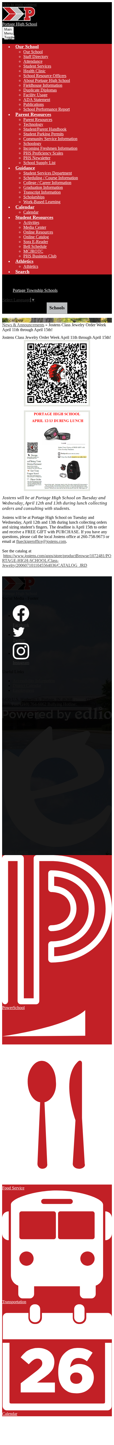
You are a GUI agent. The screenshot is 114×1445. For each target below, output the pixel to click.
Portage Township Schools (35, 290)
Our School (33, 51)
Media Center (34, 227)
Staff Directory (35, 56)
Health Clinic (34, 71)
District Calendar (27, 685)
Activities (31, 222)
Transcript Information (42, 192)
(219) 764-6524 (91, 704)
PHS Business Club (39, 256)
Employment (23, 690)
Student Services (37, 66)
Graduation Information (43, 187)
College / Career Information (47, 182)
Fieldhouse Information (42, 85)
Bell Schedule (35, 246)
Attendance (32, 61)
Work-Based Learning (41, 201)
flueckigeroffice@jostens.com (41, 541)
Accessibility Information (34, 680)
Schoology (32, 143)
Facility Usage (35, 95)
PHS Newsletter (36, 158)
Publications (33, 104)
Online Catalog (36, 237)
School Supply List (39, 162)
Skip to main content (19, 4)
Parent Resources (37, 119)
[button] (27, 46)
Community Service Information (50, 138)
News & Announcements (23, 325)
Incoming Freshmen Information (50, 148)
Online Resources (38, 232)
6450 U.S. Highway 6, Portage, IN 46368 (37, 699)
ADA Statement (36, 99)
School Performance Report (46, 109)
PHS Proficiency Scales (43, 153)
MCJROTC (33, 251)
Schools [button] (57, 307)
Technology (33, 124)
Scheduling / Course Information (50, 178)
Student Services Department (47, 173)
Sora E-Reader (35, 241)
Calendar (30, 212)
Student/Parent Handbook (45, 129)
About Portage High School (46, 80)
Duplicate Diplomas (40, 90)
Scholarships (34, 197)
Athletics (30, 266)
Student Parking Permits (43, 134)
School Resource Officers (44, 75)
